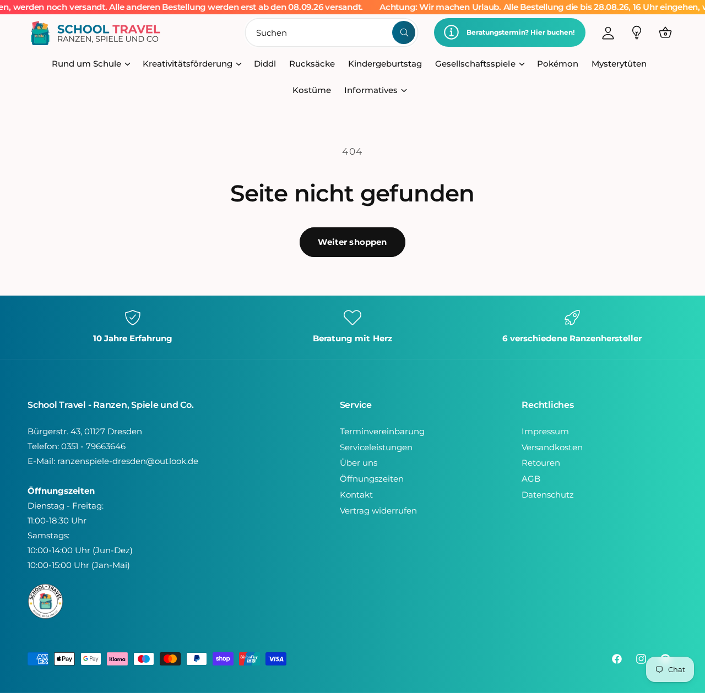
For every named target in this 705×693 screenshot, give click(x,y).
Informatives (370, 90)
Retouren (541, 462)
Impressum (545, 431)
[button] (665, 32)
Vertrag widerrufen (378, 510)
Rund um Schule (86, 63)
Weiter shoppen (352, 242)
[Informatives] (636, 32)
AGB (531, 478)
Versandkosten (552, 447)
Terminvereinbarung (382, 431)
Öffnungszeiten (372, 478)
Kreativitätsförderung (187, 63)
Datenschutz (548, 494)
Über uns (358, 462)
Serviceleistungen (376, 447)
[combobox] (332, 32)
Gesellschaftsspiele (475, 63)
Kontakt (356, 494)
